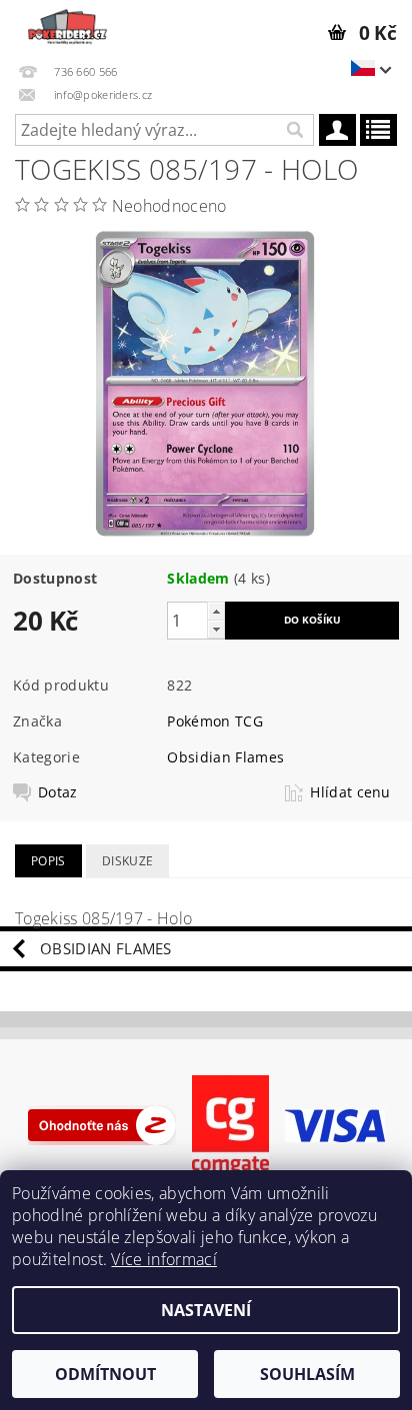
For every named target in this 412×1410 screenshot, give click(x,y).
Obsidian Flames (225, 756)
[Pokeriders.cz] (66, 26)
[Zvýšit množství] (216, 611)
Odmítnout (105, 1374)
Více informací (163, 1259)
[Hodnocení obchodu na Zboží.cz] (102, 1124)
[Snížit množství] (216, 629)
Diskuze (127, 860)
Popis (48, 860)
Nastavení (206, 1310)
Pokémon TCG (215, 720)
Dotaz (58, 792)
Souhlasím (307, 1374)
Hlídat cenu (350, 792)
